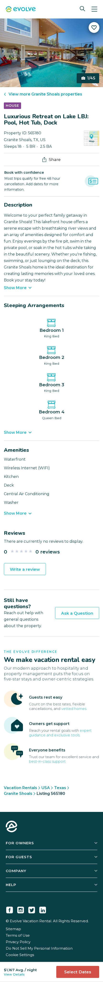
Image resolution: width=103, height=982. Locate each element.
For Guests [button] (19, 857)
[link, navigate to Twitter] (31, 909)
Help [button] (11, 884)
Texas (60, 788)
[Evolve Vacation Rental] (21, 9)
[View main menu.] (94, 9)
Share (55, 159)
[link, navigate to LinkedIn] (42, 909)
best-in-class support (47, 761)
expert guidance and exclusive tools (60, 732)
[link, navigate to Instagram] (20, 909)
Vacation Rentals (20, 788)
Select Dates (77, 972)
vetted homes (73, 708)
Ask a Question (77, 613)
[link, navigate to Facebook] (9, 909)
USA (45, 788)
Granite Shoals (18, 793)
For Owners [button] (20, 843)
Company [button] (16, 871)
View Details (14, 974)
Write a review (25, 569)
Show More (15, 288)
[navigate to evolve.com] (11, 827)
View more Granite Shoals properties (45, 94)
